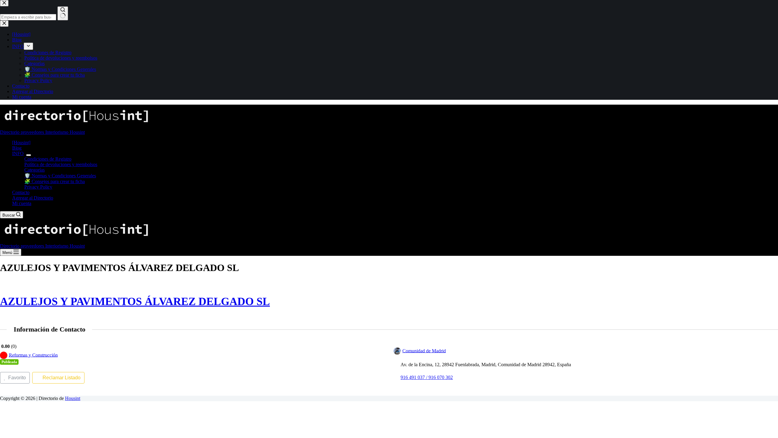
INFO (18, 153)
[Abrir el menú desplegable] (28, 155)
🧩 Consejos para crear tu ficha (54, 181)
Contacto (20, 192)
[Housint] (21, 142)
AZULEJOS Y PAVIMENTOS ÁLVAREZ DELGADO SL (135, 301)
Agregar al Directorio (32, 197)
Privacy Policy (38, 186)
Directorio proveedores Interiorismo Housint (42, 132)
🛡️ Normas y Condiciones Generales (60, 175)
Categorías (34, 169)
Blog (17, 148)
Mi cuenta (21, 203)
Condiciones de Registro (47, 159)
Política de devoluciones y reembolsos (60, 164)
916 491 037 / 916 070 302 (427, 377)
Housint (72, 398)
